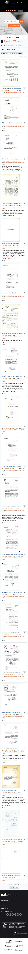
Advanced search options (9, 49)
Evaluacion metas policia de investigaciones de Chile (12, 88)
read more (9, 258)
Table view (20, 53)
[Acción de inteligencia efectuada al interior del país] (12, 203)
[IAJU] (19, 941)
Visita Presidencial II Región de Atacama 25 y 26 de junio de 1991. (12, 122)
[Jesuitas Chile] (9, 945)
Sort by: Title (11, 55)
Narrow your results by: (14, 37)
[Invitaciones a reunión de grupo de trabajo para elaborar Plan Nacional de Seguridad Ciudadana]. (12, 592)
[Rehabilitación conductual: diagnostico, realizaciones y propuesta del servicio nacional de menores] (12, 158)
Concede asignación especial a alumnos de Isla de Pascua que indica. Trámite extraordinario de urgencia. (12, 333)
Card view (13, 53)
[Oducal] (19, 949)
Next (17, 887)
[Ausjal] (9, 941)
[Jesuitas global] (19, 945)
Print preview (5, 53)
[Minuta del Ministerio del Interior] (9, 790)
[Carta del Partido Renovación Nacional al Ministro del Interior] (12, 506)
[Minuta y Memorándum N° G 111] (9, 748)
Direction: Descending (21, 55)
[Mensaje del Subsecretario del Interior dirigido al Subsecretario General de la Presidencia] (12, 712)
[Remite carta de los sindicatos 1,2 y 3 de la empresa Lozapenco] (12, 426)
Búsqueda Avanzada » (14, 25)
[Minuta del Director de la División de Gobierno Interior (12, 839)
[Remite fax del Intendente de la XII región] (11, 466)
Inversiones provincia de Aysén (9, 292)
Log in (19, 10)
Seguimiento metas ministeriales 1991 (11, 243)
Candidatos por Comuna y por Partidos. (11, 875)
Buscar (21, 21)
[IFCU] (8, 949)
